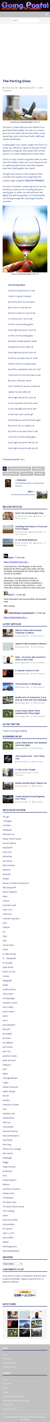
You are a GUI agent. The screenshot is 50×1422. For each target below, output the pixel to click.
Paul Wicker (8, 1140)
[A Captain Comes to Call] (8, 673)
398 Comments (38, 636)
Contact (6, 1392)
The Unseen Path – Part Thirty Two (30, 757)
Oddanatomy (8, 1118)
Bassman (7, 874)
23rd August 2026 (23, 703)
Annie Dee (7, 852)
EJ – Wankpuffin (9, 958)
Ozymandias (8, 1126)
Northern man (9, 1113)
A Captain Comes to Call (26, 670)
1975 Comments (37, 748)
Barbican (6, 869)
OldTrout (40, 136)
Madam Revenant (10, 1087)
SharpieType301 (28, 88)
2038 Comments (37, 762)
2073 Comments (38, 647)
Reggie (6, 1162)
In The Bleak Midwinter (26, 540)
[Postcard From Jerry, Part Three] (24, 1333)
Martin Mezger (9, 1091)
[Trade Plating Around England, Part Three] (8, 799)
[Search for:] (25, 20)
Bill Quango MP (9, 887)
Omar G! (14, 274)
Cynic (5, 923)
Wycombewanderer (11, 1251)
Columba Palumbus (11, 918)
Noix (5, 1109)
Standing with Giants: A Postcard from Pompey (31, 527)
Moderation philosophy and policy (16, 1400)
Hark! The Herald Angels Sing (29, 513)
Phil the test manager (12, 1149)
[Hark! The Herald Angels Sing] (8, 516)
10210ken (7, 825)
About (5, 1388)
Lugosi (5, 1082)
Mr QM (6, 1095)
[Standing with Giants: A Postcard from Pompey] (8, 529)
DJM (4, 940)
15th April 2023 (22, 802)
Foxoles (6, 976)
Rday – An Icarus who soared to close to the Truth (30, 658)
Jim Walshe (7, 1033)
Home (5, 1379)
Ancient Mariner (9, 843)
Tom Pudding (8, 1211)
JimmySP (6, 1029)
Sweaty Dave (8, 1193)
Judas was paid (9, 1060)
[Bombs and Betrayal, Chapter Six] (8, 786)
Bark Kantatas (9, 865)
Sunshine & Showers (11, 1189)
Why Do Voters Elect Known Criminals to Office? (28, 631)
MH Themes (25, 1419)
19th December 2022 (24, 543)
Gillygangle (7, 980)
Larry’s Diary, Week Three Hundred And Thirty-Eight (27, 711)
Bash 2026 (7, 1383)
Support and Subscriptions (13, 1396)
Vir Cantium (8, 1228)
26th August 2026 (23, 636)
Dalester (6, 927)
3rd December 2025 (24, 773)
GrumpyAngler (9, 998)
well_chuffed (8, 1237)
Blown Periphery (10, 892)
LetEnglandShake (10, 1078)
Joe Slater (7, 1038)
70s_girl (6, 816)
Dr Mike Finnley (9, 954)
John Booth (8, 1047)
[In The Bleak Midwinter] (8, 543)
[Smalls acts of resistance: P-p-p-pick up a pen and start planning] (8, 700)
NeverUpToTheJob (11, 1104)
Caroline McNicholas (19, 468)
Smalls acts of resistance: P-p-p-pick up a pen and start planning (31, 698)
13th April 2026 (22, 532)
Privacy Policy (8, 1405)
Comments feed (9, 1363)
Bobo (5, 896)
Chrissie (6, 900)
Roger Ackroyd (9, 1166)
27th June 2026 (22, 786)
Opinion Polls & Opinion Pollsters (31, 643)
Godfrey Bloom (9, 989)
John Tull (6, 1051)
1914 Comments (38, 663)
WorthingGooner (10, 1246)
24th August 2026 (23, 674)
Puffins (39, 473)
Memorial (38, 468)
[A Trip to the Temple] (8, 772)
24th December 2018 (24, 516)
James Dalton (8, 1011)
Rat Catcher (8, 1153)
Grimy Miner (8, 994)
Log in (5, 1354)
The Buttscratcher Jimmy (13, 1206)
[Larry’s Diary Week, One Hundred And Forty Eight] (8, 745)
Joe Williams (8, 1042)
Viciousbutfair (8, 1224)
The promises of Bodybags (28, 684)
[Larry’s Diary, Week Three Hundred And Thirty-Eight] (8, 714)
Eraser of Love (9, 971)
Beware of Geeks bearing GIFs (16, 883)
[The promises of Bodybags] (8, 687)
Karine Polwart (35, 180)
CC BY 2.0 (36, 122)
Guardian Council (10, 1002)
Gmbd (5, 985)
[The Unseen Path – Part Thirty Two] (8, 759)
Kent (5, 1069)
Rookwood (7, 1171)
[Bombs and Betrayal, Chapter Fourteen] (36, 1333)
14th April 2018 (22, 762)
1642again (7, 821)
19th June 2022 (22, 748)
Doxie (5, 949)
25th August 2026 (23, 647)
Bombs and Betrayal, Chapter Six (31, 783)
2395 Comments (21, 534)
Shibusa (6, 1184)
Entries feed (8, 1358)
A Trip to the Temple (25, 769)
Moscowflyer (11, 473)
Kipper (5, 1073)
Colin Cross (7, 909)
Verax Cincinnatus (10, 1220)
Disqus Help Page (10, 1409)
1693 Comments (37, 786)
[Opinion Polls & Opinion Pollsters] (8, 646)
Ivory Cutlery (8, 1007)
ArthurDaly (7, 856)
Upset (5, 1215)
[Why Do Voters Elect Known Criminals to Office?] (8, 633)
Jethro (5, 1016)
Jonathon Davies (10, 1056)
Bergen (6, 878)
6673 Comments (21, 518)
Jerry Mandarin (9, 1025)
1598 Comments (39, 703)
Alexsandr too (9, 834)
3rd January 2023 (11, 88)
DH (4, 932)
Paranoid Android (10, 1131)
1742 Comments (39, 716)
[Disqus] (25, 586)
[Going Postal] (25, 10)
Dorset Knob (8, 945)
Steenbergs (14, 122)
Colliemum (7, 914)
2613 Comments (21, 545)
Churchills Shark (9, 905)
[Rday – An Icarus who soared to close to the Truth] (8, 660)
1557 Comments (38, 674)
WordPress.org (9, 1367)
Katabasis (7, 1065)
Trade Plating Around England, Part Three (30, 797)
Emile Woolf (8, 967)
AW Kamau (7, 861)
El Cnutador (8, 963)
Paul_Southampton (11, 1135)
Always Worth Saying (12, 838)
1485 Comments (37, 802)
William (6, 1242)
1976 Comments (38, 687)
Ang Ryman (8, 847)
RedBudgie (7, 1158)
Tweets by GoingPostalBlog (15, 731)
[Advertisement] (25, 53)
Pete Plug (7, 1144)
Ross (5, 1175)
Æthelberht (7, 830)
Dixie (5, 936)
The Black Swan (9, 1202)
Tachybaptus (8, 1197)
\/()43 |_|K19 (8, 1233)
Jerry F (5, 1020)
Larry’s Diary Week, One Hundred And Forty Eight (31, 743)
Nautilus (6, 1100)
